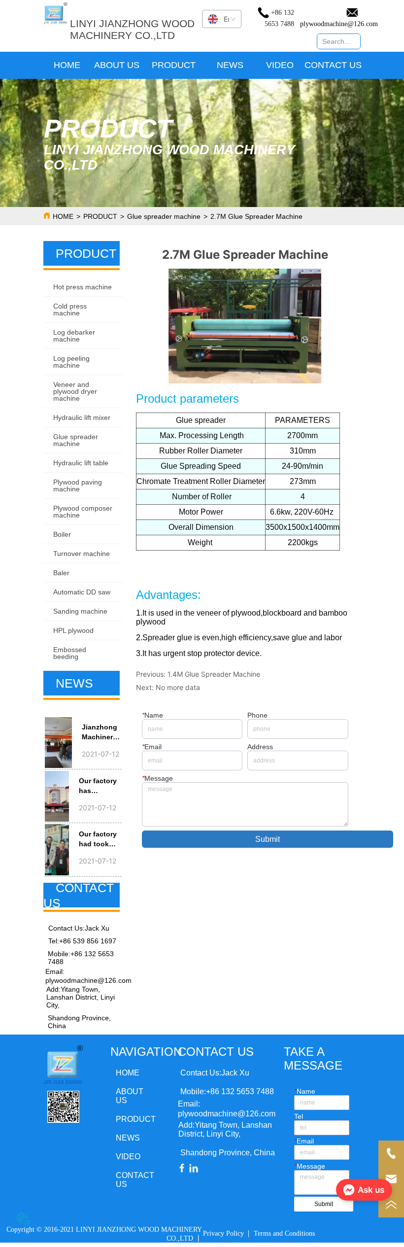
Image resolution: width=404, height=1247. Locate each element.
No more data (178, 687)
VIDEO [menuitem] (280, 65)
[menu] (202, 65)
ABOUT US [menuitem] (116, 65)
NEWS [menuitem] (230, 65)
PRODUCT (100, 216)
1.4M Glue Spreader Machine (214, 674)
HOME (63, 216)
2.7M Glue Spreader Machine (256, 216)
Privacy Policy (223, 1233)
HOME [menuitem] (67, 65)
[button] (173, 65)
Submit (267, 839)
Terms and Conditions (284, 1233)
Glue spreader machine (164, 216)
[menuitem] (173, 65)
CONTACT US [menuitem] (333, 65)
